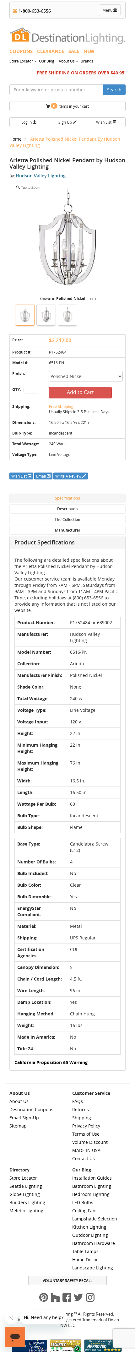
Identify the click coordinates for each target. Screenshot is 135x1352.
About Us (67, 60)
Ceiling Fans (85, 1211)
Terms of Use (86, 1134)
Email (41, 476)
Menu (111, 11)
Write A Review (68, 476)
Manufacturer (67, 530)
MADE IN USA (86, 1150)
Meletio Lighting (26, 1211)
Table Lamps (85, 1251)
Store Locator (21, 60)
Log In (27, 122)
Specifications (67, 498)
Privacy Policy (86, 1126)
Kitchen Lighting (89, 1227)
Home (16, 139)
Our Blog (46, 60)
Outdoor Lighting (90, 1235)
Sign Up (65, 122)
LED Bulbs (82, 1202)
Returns (80, 1109)
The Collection (67, 519)
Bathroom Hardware (93, 1243)
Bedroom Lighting (91, 1194)
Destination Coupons (31, 1109)
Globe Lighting (24, 1194)
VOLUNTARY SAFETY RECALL (67, 1280)
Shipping (81, 1118)
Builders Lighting (27, 1202)
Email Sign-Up (24, 1118)
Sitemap (18, 1126)
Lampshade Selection (94, 1219)
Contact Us (83, 1158)
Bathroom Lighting (91, 1186)
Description (67, 508)
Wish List (104, 122)
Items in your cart (71, 106)
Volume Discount (90, 1142)
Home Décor (85, 1260)
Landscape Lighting (92, 1268)
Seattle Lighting (25, 1186)
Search (114, 90)
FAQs (77, 1101)
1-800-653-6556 (34, 11)
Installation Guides (92, 1178)
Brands (87, 60)
